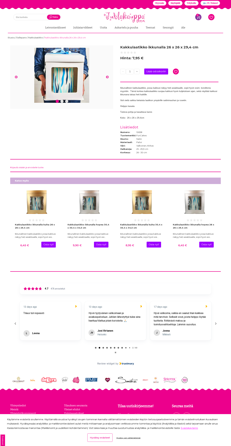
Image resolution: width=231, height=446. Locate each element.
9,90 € (77, 245)
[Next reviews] (216, 323)
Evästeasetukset (74, 413)
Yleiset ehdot (72, 409)
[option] (62, 75)
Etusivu (11, 37)
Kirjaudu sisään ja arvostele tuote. (27, 167)
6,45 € (24, 245)
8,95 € (130, 245)
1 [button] (57, 101)
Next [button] (107, 77)
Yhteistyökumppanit (23, 413)
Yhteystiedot (18, 405)
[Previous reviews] (15, 323)
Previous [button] (16, 77)
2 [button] (62, 101)
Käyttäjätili (175, 3)
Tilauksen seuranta (75, 405)
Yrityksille (191, 3)
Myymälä (159, 3)
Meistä (14, 409)
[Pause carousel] (115, 352)
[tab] (96, 348)
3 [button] (67, 101)
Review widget (106, 363)
